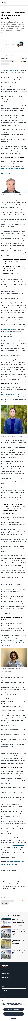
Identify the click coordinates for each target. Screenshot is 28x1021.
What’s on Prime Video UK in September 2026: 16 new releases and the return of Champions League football (14, 881)
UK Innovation (5, 64)
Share (24, 61)
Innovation (10, 8)
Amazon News (4, 8)
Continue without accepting (13, 1009)
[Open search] (22, 2)
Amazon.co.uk (5, 982)
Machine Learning (9, 61)
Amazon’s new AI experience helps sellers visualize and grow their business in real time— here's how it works (18, 922)
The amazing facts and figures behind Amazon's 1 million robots (19, 942)
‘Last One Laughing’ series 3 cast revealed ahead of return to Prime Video (14, 887)
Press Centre (5, 977)
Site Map (4, 986)
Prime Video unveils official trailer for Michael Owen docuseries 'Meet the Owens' (15, 876)
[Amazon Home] (4, 3)
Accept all (13, 1014)
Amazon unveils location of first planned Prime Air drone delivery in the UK (19, 952)
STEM (3, 61)
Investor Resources (6, 990)
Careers (3, 995)
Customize (13, 1018)
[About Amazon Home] (5, 966)
